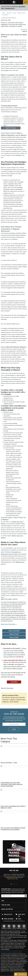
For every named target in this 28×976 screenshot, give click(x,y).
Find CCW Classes (11, 128)
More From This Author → (9, 624)
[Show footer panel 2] (13, 884)
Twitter (14, 928)
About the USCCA (7, 909)
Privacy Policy (4, 950)
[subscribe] (25, 895)
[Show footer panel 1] (11, 884)
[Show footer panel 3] (15, 884)
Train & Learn (5, 905)
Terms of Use (11, 950)
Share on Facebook (14, 630)
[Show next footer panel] (26, 877)
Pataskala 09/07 (9, 8)
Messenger (4, 928)
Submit (14, 729)
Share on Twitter (14, 637)
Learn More (14, 682)
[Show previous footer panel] (1, 877)
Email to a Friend (14, 634)
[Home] (14, 2)
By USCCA (24, 29)
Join (2, 900)
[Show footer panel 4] (17, 884)
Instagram (19, 928)
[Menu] (2, 2)
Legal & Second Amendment (9, 17)
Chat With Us (21, 915)
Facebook (9, 928)
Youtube (24, 928)
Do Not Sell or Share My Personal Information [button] (11, 952)
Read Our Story (12, 879)
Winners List (18, 950)
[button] (20, 974)
